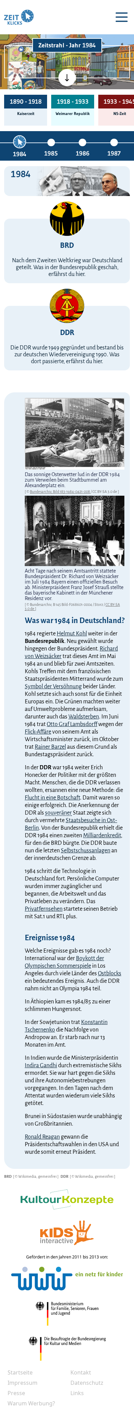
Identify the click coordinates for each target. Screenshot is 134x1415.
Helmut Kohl (72, 634)
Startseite (20, 1372)
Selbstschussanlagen (85, 851)
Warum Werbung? (31, 1403)
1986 (82, 153)
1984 (19, 154)
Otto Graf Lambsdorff (72, 724)
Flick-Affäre (38, 732)
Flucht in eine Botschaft (52, 798)
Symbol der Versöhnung (53, 686)
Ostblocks (109, 973)
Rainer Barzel (50, 747)
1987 (114, 153)
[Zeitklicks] (19, 17)
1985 (51, 153)
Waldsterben (83, 717)
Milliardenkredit (102, 835)
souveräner (58, 813)
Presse (16, 1393)
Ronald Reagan (42, 1137)
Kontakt (80, 1372)
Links (77, 1393)
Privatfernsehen (44, 909)
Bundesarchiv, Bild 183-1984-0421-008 (60, 492)
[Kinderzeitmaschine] (29, 53)
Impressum (22, 1383)
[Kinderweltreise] (28, 85)
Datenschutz (86, 1383)
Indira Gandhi (41, 1065)
